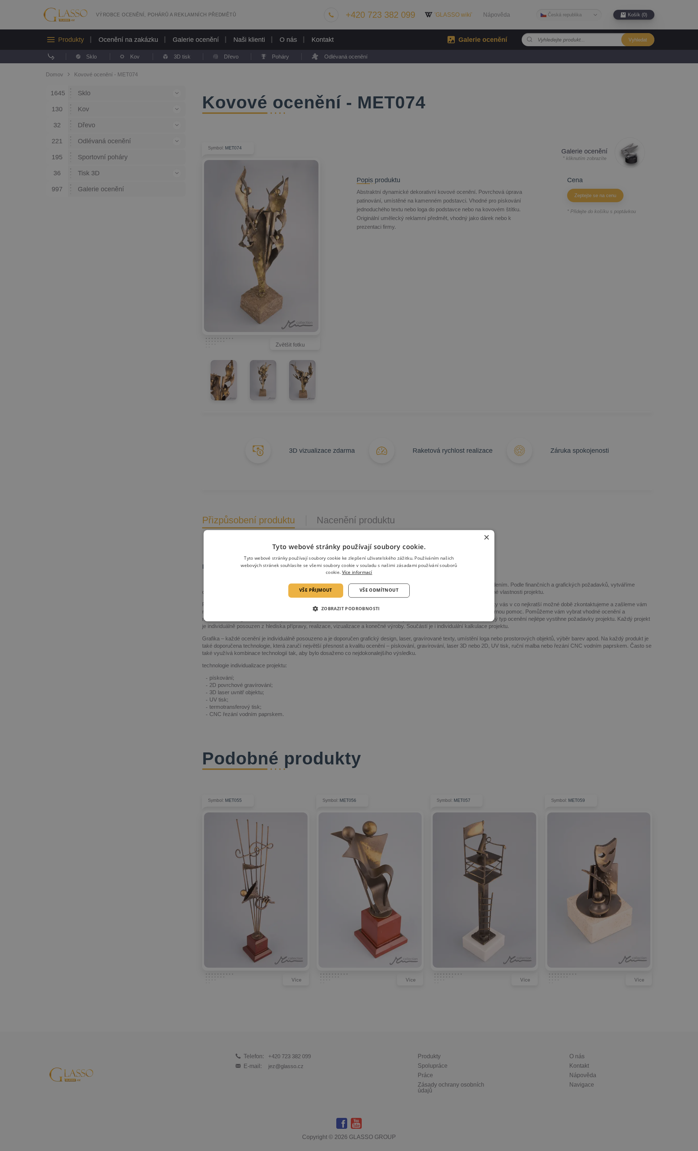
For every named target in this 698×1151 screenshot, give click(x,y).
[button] (349, 608)
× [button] (486, 537)
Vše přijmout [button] (315, 590)
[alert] (349, 575)
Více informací (357, 572)
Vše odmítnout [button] (379, 590)
